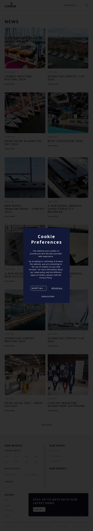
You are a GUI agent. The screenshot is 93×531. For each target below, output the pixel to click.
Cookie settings (47, 296)
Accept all (37, 288)
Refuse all (56, 288)
